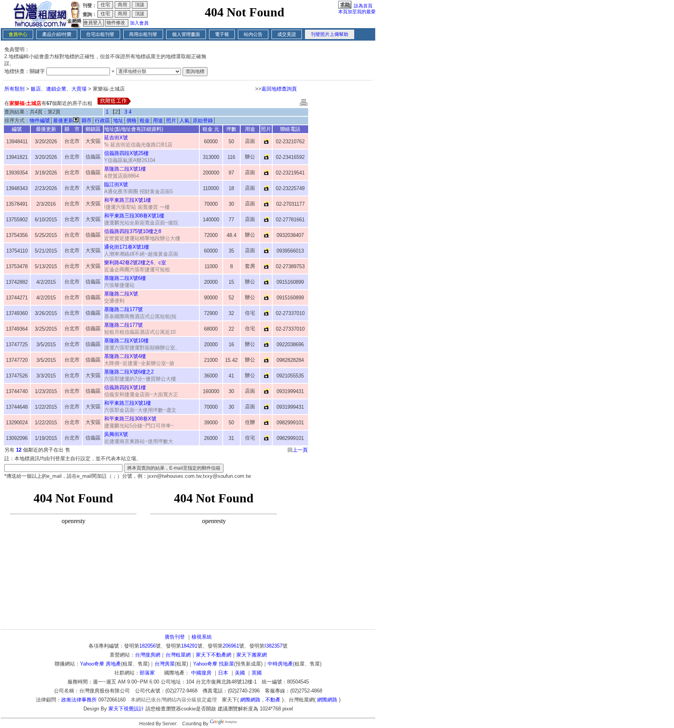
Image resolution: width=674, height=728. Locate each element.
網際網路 (250, 700)
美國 (240, 673)
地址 (118, 120)
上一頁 (300, 450)
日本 (223, 673)
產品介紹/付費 (56, 34)
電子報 (222, 34)
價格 (131, 120)
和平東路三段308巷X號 (130, 419)
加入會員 (139, 23)
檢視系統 (202, 637)
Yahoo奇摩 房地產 (100, 664)
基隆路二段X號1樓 (125, 169)
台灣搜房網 (147, 655)
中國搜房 (201, 673)
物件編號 (40, 120)
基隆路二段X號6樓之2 (129, 372)
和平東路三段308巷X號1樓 (134, 216)
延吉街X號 (116, 138)
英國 (257, 673)
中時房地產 (280, 664)
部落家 (147, 673)
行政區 (102, 120)
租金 (145, 120)
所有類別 (14, 89)
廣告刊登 (175, 637)
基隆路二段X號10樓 (126, 341)
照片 (171, 120)
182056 (147, 646)
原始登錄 (203, 120)
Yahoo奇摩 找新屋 (213, 664)
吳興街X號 (116, 434)
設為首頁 (363, 6)
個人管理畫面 (186, 34)
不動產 (272, 700)
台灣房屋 (164, 664)
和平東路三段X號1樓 (127, 200)
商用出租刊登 (143, 34)
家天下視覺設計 (126, 709)
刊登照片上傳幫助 (329, 34)
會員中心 (18, 34)
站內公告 (253, 34)
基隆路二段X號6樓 (125, 278)
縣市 (87, 120)
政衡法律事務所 (79, 700)
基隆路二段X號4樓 (125, 356)
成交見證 (286, 34)
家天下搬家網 (251, 655)
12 (18, 450)
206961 (231, 646)
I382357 (273, 646)
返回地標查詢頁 (279, 89)
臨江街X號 (116, 184)
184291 (189, 646)
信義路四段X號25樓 (126, 153)
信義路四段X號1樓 (125, 387)
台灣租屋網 (178, 655)
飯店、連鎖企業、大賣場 (59, 89)
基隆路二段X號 (121, 294)
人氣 (184, 120)
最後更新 (63, 120)
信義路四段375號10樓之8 (132, 231)
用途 (158, 120)
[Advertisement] (341, 213)
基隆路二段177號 (123, 309)
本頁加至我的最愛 (357, 11)
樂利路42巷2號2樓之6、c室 (135, 262)
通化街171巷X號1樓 (126, 247)
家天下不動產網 (213, 655)
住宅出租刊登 (100, 34)
